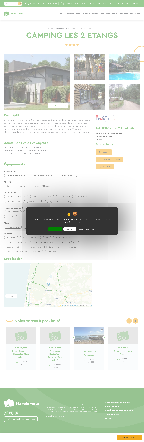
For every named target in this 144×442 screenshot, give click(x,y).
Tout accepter (55, 229)
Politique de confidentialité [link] (86, 229)
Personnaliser (70, 229)
